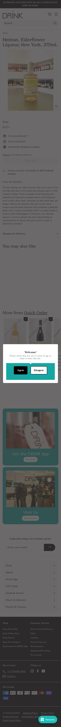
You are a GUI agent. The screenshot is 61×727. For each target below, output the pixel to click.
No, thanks (30, 379)
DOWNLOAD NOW (30, 371)
